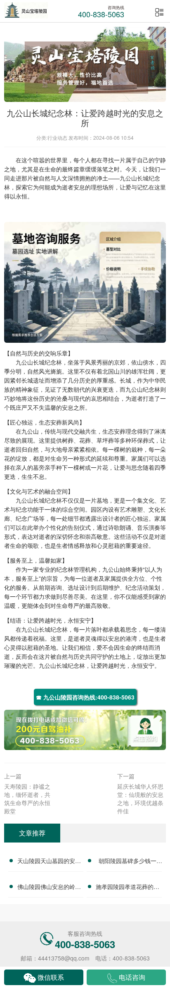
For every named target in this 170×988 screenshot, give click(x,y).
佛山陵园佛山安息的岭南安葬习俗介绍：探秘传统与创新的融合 (49, 887)
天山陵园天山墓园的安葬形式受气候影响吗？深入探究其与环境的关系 (49, 861)
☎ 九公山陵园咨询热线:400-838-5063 (85, 697)
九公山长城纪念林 (39, 362)
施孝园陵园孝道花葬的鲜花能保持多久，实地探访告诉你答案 (127, 887)
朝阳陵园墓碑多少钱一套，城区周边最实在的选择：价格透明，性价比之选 (127, 861)
